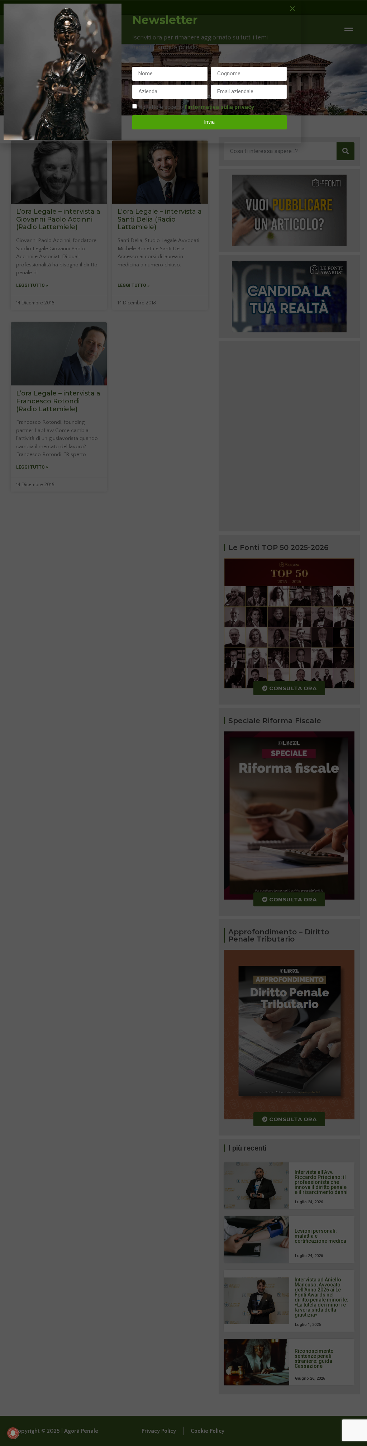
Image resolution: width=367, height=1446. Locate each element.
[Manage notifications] (13, 1433)
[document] (183, 723)
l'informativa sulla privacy (219, 106)
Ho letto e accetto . (196, 106)
